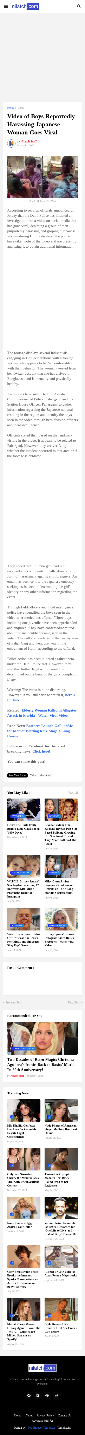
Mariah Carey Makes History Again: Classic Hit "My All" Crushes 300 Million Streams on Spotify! (23, 1332)
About (29, 1415)
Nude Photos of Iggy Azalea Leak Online (20, 1225)
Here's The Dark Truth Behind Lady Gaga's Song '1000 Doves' (23, 828)
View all (73, 792)
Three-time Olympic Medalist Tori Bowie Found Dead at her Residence (57, 1180)
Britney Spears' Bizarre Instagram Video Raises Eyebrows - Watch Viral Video (59, 940)
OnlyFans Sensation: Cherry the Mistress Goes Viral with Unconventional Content (23, 1180)
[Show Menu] (5, 6)
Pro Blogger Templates (41, 1427)
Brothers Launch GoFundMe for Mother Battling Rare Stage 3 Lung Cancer (40, 731)
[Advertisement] (42, 55)
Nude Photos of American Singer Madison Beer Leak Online (61, 1129)
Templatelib (64, 1427)
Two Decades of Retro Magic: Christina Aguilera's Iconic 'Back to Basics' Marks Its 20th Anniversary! (41, 1064)
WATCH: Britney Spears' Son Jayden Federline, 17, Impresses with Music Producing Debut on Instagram (23, 889)
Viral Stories (45, 775)
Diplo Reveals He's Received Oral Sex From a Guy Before (61, 1328)
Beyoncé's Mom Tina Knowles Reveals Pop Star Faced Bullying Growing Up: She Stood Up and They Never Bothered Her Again (61, 834)
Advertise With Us (42, 1420)
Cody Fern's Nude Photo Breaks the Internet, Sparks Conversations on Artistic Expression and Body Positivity (22, 1279)
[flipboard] (37, 1395)
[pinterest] (47, 1395)
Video (21, 107)
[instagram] (56, 1395)
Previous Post (13, 1002)
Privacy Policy (45, 1415)
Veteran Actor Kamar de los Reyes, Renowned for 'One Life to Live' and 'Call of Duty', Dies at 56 (60, 1229)
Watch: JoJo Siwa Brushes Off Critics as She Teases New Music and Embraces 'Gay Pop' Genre (23, 940)
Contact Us (64, 1415)
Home (10, 107)
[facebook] (28, 1395)
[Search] (79, 6)
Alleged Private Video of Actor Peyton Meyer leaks (61, 1273)
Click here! (41, 751)
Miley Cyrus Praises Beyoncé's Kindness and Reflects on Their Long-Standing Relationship (59, 887)
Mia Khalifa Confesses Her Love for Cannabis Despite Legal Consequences (21, 1131)
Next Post (73, 1002)
